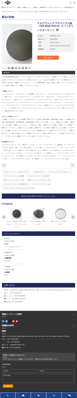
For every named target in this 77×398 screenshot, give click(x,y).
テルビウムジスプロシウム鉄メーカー (60, 172)
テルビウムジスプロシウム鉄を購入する (15, 184)
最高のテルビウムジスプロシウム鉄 (39, 180)
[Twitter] (10, 321)
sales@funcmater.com (17, 345)
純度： (40, 42)
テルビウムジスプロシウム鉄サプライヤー (16, 172)
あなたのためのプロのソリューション (38, 196)
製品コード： (42, 39)
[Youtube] (13, 321)
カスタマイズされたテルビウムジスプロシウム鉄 (18, 188)
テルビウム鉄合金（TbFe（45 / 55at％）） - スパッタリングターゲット (16, 224)
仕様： (40, 46)
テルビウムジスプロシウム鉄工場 (38, 176)
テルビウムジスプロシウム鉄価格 (13, 176)
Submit (8, 386)
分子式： (41, 36)
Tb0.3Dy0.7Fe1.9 (38, 172)
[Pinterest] (17, 321)
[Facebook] (3, 321)
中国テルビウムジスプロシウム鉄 (13, 180)
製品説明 (6, 73)
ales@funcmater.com (19, 299)
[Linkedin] (6, 321)
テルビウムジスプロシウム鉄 (41, 184)
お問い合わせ (48, 58)
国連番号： (41, 49)
